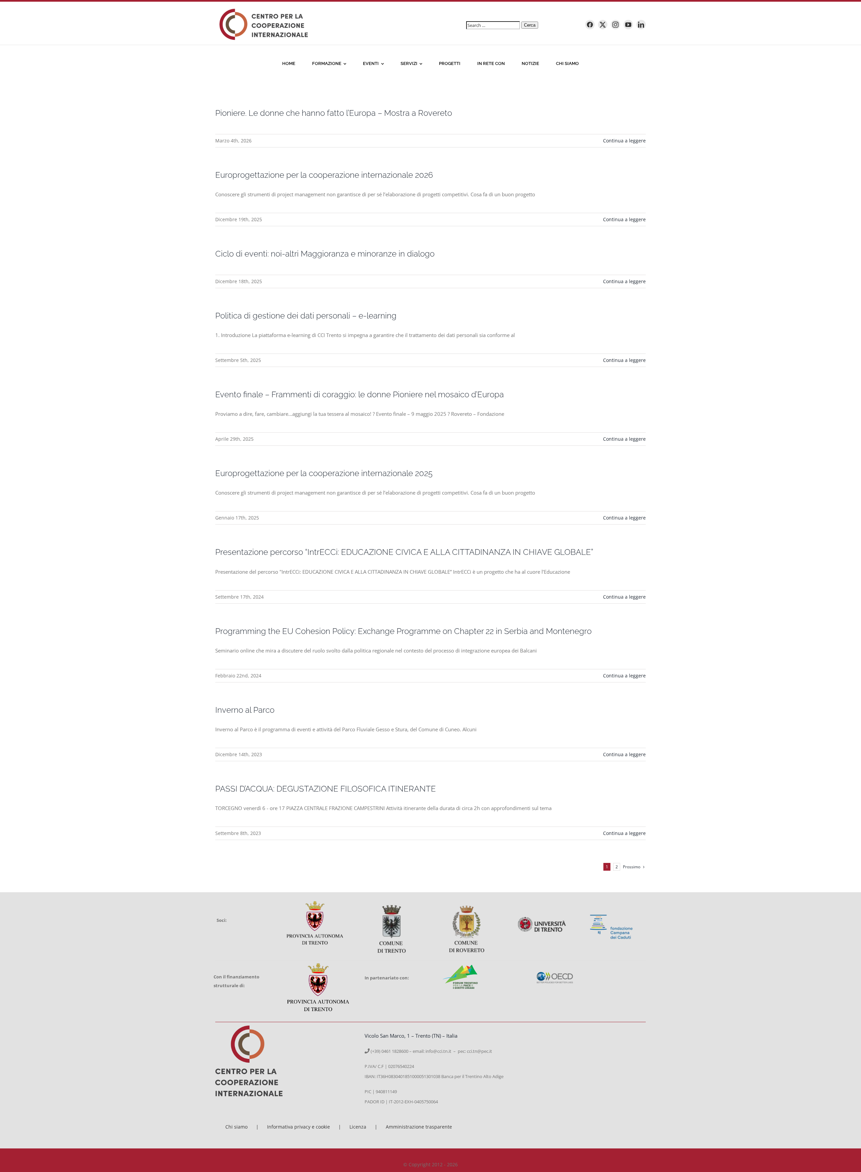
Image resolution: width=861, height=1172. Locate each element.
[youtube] (628, 24)
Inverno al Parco (244, 710)
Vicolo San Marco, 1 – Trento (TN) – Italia (411, 1035)
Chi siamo (236, 1127)
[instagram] (615, 24)
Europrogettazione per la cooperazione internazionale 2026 (324, 175)
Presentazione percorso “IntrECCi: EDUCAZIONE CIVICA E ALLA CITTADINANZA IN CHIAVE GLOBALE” (404, 552)
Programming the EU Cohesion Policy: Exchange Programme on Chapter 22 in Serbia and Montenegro (403, 631)
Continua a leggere (624, 140)
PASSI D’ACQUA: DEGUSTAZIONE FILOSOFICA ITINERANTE (325, 789)
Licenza (357, 1127)
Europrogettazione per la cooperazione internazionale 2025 (324, 473)
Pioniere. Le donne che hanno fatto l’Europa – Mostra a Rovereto (333, 113)
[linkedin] (641, 24)
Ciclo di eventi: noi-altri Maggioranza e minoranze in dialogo (325, 254)
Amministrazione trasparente (419, 1127)
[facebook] (590, 24)
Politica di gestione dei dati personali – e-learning (306, 316)
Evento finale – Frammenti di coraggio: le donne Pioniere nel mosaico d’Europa (359, 394)
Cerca (529, 25)
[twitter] (602, 24)
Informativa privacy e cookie (298, 1127)
